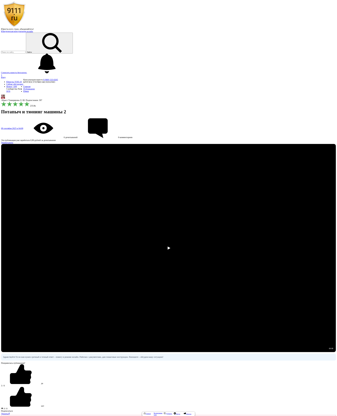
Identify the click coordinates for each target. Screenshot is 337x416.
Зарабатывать (7, 142)
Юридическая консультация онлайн (17, 31)
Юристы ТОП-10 (14, 82)
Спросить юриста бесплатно (14, 72)
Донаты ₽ (5, 414)
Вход (3, 77)
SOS (8, 91)
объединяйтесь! (27, 29)
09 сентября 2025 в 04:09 (12, 128)
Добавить (169, 413)
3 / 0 (3, 386)
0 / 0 (5, 408)
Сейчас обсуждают (14, 84)
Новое (11, 86)
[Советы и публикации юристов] (14, 27)
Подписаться (7, 411)
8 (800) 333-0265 (50, 80)
